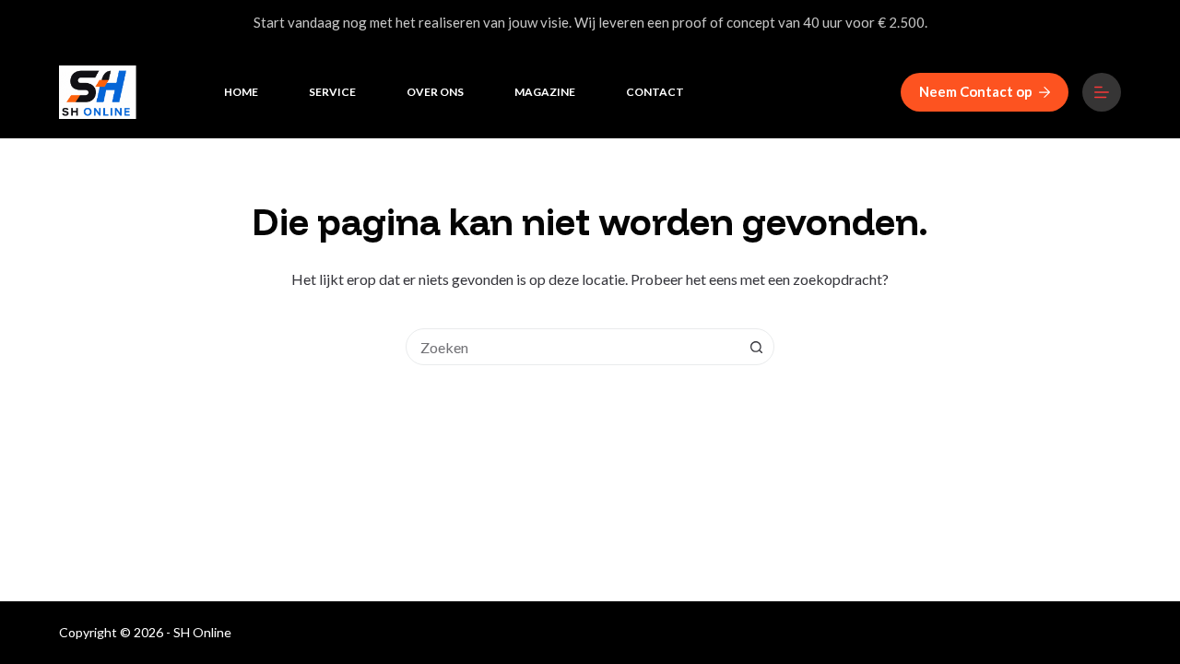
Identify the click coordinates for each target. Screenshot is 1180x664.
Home (241, 92)
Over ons (435, 92)
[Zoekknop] (755, 346)
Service (332, 92)
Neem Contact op (975, 91)
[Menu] (1101, 92)
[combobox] (572, 346)
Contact (655, 92)
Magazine (544, 92)
